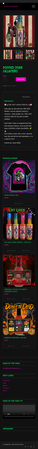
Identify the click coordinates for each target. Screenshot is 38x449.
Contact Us (6, 380)
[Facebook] (28, 446)
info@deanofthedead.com (11, 368)
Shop (4, 383)
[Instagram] (31, 446)
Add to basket (20, 79)
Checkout (6, 388)
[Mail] (25, 446)
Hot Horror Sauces (12, 85)
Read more (12, 346)
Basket (5, 385)
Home (5, 390)
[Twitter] (33, 446)
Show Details (26, 250)
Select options (19, 203)
